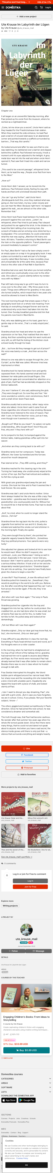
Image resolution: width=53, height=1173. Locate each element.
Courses (4, 1118)
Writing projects (10, 905)
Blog (19, 1133)
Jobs (18, 1118)
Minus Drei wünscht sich (38, 818)
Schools (33, 1118)
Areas (4, 1083)
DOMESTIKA (13, 7)
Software (6, 1087)
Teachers (22, 1136)
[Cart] (41, 7)
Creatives (24, 1118)
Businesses (13, 1136)
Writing (5, 972)
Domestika (5, 1133)
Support (25, 1133)
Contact (13, 1133)
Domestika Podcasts (8, 1122)
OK (26, 1165)
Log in (48, 7)
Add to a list (8, 1058)
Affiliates (4, 1136)
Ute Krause (19, 28)
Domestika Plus (23, 1122)
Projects (12, 1118)
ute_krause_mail (25, 787)
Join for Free (30, 887)
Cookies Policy (22, 1158)
